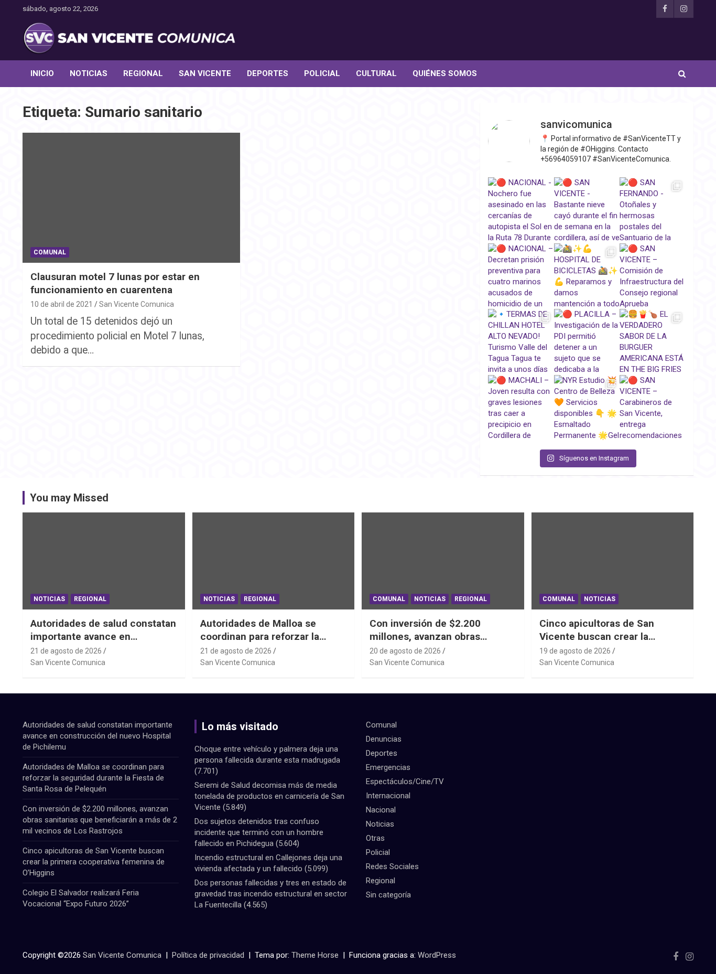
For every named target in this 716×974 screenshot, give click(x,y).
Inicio (42, 73)
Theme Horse (315, 955)
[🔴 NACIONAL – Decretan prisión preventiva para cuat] (521, 276)
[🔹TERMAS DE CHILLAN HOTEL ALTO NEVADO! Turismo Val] (521, 342)
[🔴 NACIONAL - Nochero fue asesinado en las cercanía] (521, 210)
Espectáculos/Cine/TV (405, 781)
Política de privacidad (208, 955)
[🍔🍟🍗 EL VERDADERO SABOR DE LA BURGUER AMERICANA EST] (653, 342)
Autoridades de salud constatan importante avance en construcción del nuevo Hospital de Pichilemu (103, 642)
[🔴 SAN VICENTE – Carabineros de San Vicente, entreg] (653, 408)
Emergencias (388, 767)
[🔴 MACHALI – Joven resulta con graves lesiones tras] (521, 408)
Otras (375, 838)
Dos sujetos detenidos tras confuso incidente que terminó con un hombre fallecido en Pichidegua (258, 832)
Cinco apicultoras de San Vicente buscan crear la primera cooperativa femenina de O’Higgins (608, 642)
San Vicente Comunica (136, 304)
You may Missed (69, 497)
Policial (322, 73)
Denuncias (384, 739)
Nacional (381, 810)
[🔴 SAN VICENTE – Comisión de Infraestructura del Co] (653, 276)
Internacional (388, 795)
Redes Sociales (392, 866)
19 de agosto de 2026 (575, 651)
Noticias (88, 73)
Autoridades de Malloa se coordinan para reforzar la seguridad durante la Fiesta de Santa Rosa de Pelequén (270, 642)
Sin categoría (388, 895)
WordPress (437, 955)
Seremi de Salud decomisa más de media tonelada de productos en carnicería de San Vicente (269, 796)
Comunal (50, 252)
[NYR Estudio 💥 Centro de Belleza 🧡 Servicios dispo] (587, 408)
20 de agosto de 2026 (405, 651)
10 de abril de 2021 (61, 304)
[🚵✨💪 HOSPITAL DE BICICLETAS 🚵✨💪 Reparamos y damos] (587, 276)
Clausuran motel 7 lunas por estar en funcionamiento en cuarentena (115, 283)
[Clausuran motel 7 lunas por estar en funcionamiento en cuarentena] (131, 197)
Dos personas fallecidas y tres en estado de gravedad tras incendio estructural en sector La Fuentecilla (270, 893)
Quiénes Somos (445, 73)
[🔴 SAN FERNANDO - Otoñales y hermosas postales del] (653, 210)
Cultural (376, 73)
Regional (143, 73)
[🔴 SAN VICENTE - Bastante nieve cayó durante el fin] (587, 210)
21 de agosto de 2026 (66, 651)
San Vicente (205, 73)
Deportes (267, 73)
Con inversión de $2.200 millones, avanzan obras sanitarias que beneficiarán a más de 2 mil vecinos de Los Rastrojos (100, 820)
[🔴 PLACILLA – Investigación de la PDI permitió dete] (587, 342)
